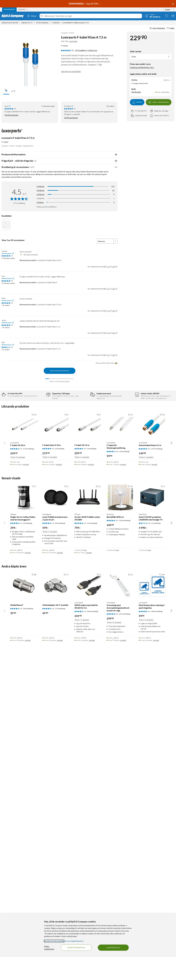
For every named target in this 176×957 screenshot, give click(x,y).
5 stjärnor (40, 186)
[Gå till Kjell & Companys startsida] (13, 15)
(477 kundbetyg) (156, 449)
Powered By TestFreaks (105, 363)
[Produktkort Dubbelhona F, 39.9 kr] (23, 585)
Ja (108, 266)
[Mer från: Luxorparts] (12, 132)
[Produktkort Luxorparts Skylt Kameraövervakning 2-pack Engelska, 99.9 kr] (152, 585)
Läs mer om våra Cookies (54, 941)
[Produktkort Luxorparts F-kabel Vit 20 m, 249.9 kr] (23, 425)
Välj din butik (136, 92)
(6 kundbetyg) (59, 449)
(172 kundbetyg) (28, 449)
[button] (6, 91)
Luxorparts (73, 41)
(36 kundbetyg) (28, 609)
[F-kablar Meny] (61, 23)
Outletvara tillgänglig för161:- (142, 67)
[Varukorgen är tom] (173, 16)
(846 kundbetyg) (92, 611)
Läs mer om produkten (71, 71)
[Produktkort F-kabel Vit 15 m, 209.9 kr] (87, 425)
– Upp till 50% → (85, 3)
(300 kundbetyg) (156, 611)
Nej (113, 266)
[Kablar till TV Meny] (34, 23)
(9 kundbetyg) (27, 523)
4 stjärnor (40, 190)
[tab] (9, 9)
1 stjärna (40, 202)
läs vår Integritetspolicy (74, 941)
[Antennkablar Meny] (50, 23)
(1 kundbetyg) (156, 523)
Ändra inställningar (49, 947)
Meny (33, 16)
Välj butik (26, 464)
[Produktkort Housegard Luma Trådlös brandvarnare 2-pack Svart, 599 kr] (55, 497)
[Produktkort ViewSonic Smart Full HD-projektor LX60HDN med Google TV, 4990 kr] (152, 497)
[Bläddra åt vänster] (5, 443)
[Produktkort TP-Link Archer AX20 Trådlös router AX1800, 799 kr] (87, 497)
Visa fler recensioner (59, 371)
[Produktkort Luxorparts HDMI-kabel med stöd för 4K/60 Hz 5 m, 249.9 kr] (87, 585)
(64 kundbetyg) (60, 523)
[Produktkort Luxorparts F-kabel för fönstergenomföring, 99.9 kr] (120, 425)
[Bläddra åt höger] (171, 443)
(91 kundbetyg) (92, 523)
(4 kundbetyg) (91, 449)
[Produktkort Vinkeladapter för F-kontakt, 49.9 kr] (55, 585)
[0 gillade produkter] (167, 16)
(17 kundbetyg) (60, 609)
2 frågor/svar (92, 50)
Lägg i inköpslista (158, 28)
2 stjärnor (40, 198)
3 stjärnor (40, 194)
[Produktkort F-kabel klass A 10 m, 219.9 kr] (55, 425)
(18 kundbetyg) (124, 451)
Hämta (139, 102)
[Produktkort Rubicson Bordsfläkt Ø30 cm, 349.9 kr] (120, 497)
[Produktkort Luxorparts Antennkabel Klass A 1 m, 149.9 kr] (152, 425)
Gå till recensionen (11, 115)
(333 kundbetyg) (124, 520)
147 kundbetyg (80, 50)
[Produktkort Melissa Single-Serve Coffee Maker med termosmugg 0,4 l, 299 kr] (23, 497)
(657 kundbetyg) (124, 614)
